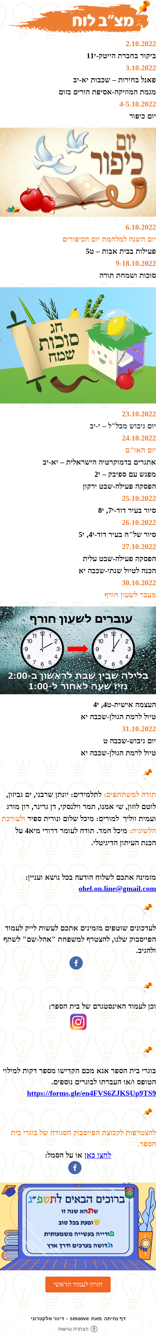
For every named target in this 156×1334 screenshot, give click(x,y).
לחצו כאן (97, 1155)
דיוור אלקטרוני (47, 1319)
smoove (79, 1319)
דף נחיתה (115, 1319)
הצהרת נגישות (73, 1329)
